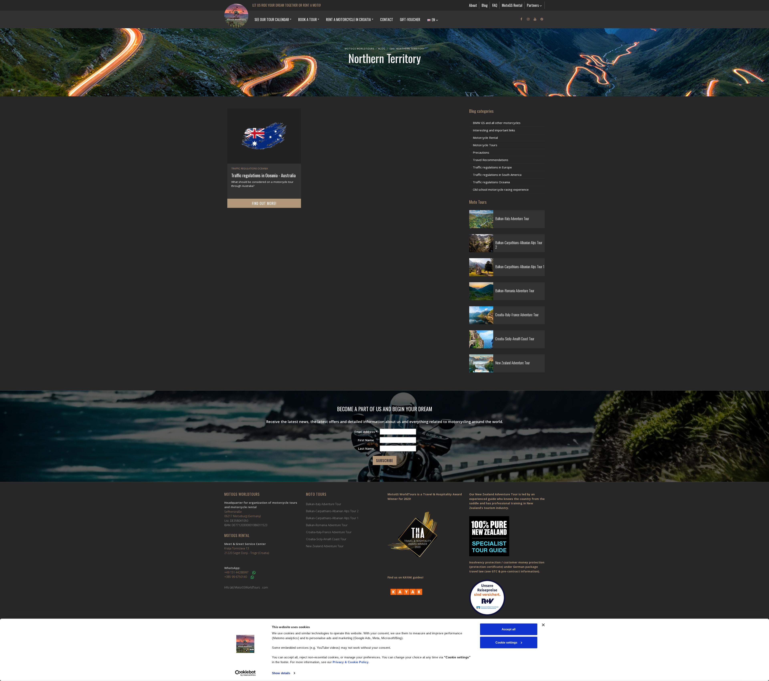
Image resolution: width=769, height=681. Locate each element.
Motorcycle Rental (485, 138)
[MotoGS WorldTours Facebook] (521, 19)
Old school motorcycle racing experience (501, 189)
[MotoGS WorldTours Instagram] (528, 19)
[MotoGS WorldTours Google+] (535, 19)
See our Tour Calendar (272, 19)
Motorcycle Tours (485, 145)
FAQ (494, 5)
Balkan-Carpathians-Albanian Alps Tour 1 (332, 518)
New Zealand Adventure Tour (324, 546)
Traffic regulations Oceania (249, 168)
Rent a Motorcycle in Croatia (348, 19)
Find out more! (264, 203)
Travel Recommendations (490, 160)
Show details (281, 673)
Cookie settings (506, 642)
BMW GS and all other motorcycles (496, 123)
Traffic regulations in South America (497, 175)
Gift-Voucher (410, 19)
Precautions (481, 152)
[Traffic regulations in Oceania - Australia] (264, 136)
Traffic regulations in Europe (492, 167)
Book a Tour (307, 19)
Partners (533, 5)
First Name (366, 440)
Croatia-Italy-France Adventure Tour (328, 532)
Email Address (365, 432)
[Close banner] (543, 625)
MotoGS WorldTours (359, 48)
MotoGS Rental (512, 5)
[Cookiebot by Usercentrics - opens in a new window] (245, 673)
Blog (485, 5)
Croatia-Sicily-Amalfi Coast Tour (326, 539)
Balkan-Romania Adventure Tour (326, 525)
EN (433, 19)
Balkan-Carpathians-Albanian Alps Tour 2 (332, 511)
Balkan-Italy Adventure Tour (323, 504)
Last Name (366, 448)
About (473, 5)
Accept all (508, 629)
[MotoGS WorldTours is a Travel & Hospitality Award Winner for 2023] (425, 537)
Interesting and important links (494, 130)
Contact (386, 19)
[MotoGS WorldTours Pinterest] (542, 19)
